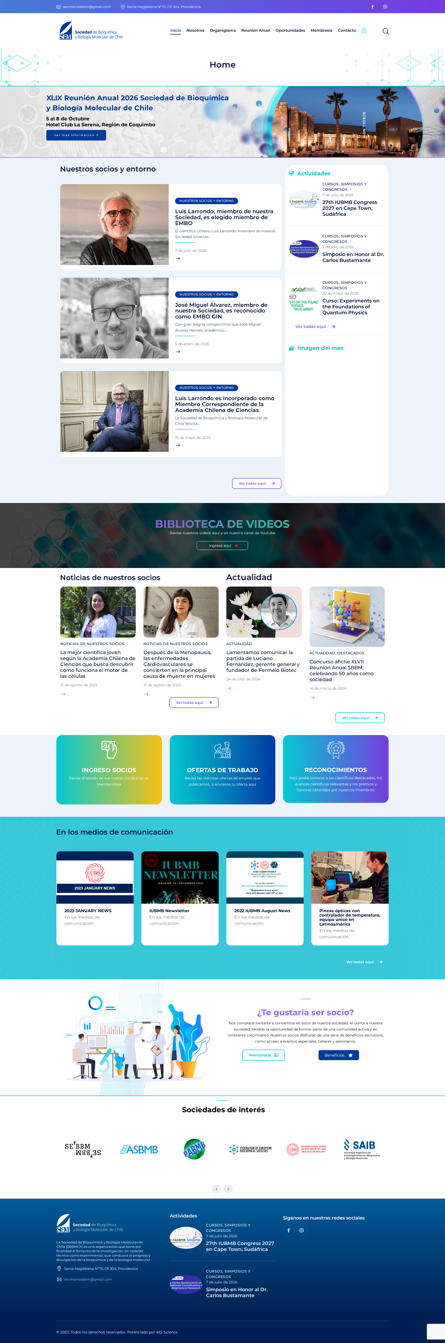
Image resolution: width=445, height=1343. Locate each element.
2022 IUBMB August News (262, 911)
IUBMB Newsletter (169, 911)
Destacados (351, 653)
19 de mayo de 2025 (192, 437)
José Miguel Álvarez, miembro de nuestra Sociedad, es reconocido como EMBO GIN (221, 311)
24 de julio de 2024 (243, 679)
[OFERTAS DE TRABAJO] (222, 751)
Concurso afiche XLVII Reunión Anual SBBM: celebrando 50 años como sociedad (342, 670)
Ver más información (76, 135)
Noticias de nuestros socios (92, 643)
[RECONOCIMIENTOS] (335, 751)
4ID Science (166, 1332)
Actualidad (239, 643)
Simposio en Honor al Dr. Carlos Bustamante (353, 257)
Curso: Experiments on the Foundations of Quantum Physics (351, 307)
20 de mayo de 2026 (340, 293)
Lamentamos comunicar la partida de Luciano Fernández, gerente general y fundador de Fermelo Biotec (263, 661)
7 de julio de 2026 (191, 250)
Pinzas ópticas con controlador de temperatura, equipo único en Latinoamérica (349, 917)
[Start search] (385, 31)
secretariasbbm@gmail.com (88, 1279)
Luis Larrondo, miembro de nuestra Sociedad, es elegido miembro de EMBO (224, 217)
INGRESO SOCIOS (109, 770)
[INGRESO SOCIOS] (109, 751)
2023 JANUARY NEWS (88, 911)
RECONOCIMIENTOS (336, 770)
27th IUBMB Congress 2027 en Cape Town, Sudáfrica (349, 208)
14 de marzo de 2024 (328, 688)
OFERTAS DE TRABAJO (222, 770)
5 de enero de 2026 (192, 344)
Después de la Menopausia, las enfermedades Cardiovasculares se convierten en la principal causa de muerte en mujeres (179, 664)
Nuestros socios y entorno (206, 201)
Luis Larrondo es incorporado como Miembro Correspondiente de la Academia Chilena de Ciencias (225, 404)
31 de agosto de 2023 (79, 685)
